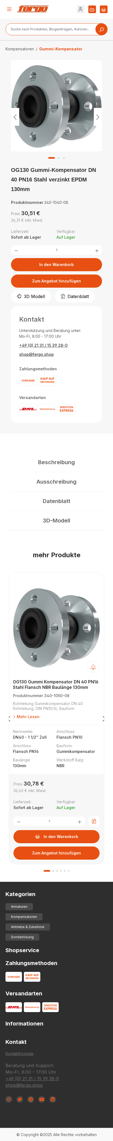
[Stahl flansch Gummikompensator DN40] (56, 105)
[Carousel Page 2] (53, 871)
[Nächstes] (98, 117)
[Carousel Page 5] (65, 871)
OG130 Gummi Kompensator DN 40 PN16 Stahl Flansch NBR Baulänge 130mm (55, 684)
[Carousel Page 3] (57, 871)
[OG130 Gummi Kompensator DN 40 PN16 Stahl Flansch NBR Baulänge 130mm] (56, 627)
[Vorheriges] (15, 117)
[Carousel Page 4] (61, 871)
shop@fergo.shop (36, 354)
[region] (56, 117)
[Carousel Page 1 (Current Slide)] (47, 871)
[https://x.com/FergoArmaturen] (19, 1099)
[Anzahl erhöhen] (97, 250)
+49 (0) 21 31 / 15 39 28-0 (43, 345)
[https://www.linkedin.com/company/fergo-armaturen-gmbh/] (52, 1099)
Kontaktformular (19, 1053)
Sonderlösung (22, 937)
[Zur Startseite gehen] (33, 8)
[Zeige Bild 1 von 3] (51, 158)
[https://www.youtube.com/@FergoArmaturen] (41, 1099)
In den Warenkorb (56, 264)
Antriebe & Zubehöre (27, 927)
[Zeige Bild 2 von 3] (59, 158)
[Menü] (9, 9)
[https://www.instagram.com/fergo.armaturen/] (8, 1099)
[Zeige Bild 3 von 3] (64, 158)
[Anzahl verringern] (16, 250)
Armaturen (19, 907)
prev (9, 720)
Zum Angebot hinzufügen (56, 281)
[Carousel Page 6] (68, 871)
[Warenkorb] (104, 9)
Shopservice (22, 950)
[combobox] (56, 29)
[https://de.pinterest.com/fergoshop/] (30, 1099)
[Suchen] (101, 29)
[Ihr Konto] (80, 9)
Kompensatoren (24, 917)
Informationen (24, 1023)
